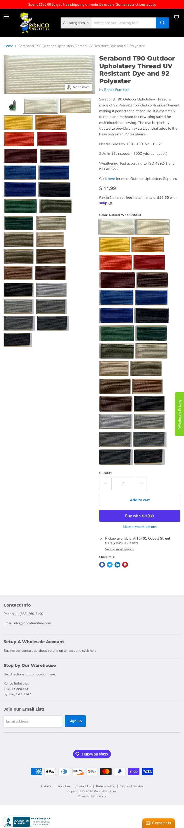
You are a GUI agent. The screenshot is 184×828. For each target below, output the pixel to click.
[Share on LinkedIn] (117, 565)
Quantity (105, 473)
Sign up (75, 721)
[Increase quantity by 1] (141, 484)
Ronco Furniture (116, 89)
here (111, 178)
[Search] (162, 22)
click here (89, 650)
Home (8, 46)
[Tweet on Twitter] (110, 565)
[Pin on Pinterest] (125, 565)
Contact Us (83, 786)
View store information (119, 549)
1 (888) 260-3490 (30, 614)
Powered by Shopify (92, 796)
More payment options (140, 527)
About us (64, 786)
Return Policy (105, 786)
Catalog (46, 786)
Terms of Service (131, 786)
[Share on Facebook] (102, 565)
